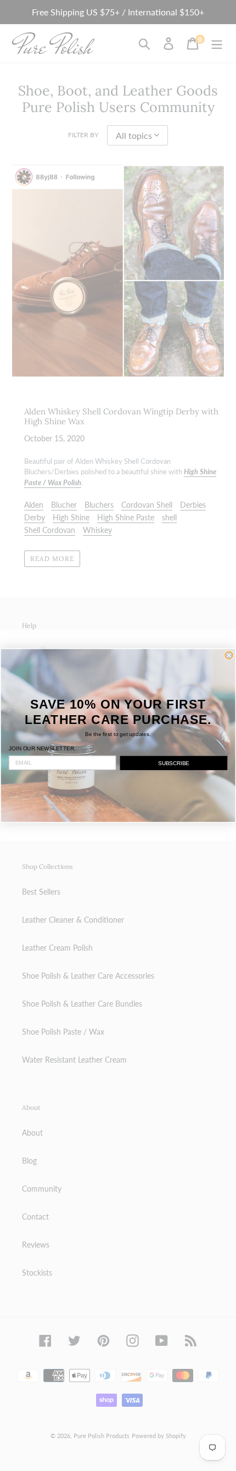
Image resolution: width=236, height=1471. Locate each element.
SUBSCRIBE (173, 763)
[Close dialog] (229, 655)
